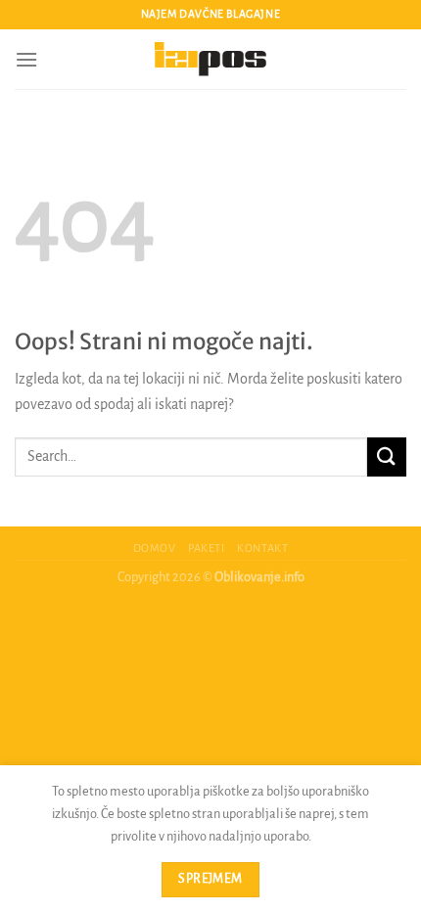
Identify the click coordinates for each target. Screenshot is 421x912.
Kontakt (262, 548)
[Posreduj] (386, 456)
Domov (154, 548)
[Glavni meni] (26, 59)
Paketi (206, 548)
